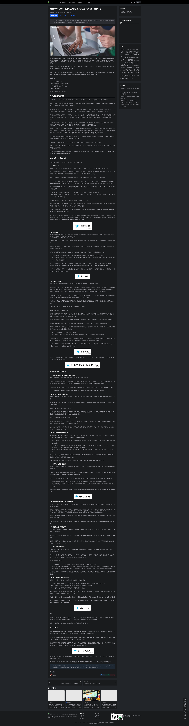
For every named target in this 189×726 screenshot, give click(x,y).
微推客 (54, 675)
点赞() (113, 675)
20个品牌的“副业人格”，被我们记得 (91, 704)
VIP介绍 (97, 715)
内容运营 (136, 52)
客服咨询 (97, 716)
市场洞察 (134, 57)
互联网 (133, 50)
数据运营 (127, 63)
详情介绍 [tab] (54, 15)
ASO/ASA (122, 50)
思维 (135, 60)
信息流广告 (129, 52)
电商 (137, 67)
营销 (126, 75)
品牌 (123, 54)
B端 (53, 671)
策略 (123, 73)
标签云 (81, 716)
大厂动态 (124, 57)
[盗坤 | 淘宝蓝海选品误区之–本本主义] (56, 695)
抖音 (137, 60)
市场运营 (137, 57)
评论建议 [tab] (73, 15)
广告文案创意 (128, 60)
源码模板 (63, 2)
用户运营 (132, 67)
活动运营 (137, 65)
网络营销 (129, 72)
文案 (132, 63)
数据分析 (123, 63)
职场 (134, 72)
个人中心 (82, 715)
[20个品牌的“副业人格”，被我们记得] (91, 695)
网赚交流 (82, 2)
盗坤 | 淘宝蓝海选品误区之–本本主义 (56, 704)
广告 (121, 60)
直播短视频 (127, 70)
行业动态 (130, 76)
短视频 (132, 70)
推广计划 (97, 718)
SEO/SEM (128, 50)
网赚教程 (73, 2)
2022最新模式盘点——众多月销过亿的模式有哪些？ (109, 704)
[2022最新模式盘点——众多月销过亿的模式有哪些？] (109, 695)
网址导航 (82, 718)
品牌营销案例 (134, 54)
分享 (103, 675)
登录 (139, 2)
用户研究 (127, 67)
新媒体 (134, 63)
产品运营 (61, 12)
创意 (121, 54)
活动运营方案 (122, 67)
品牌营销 (127, 54)
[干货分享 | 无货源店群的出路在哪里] (74, 695)
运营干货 (91, 2)
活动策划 (134, 65)
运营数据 (123, 78)
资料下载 (136, 76)
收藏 (108, 675)
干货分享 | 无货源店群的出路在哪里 (73, 704)
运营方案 (129, 78)
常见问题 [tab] (63, 15)
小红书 (130, 57)
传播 (124, 52)
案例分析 (129, 65)
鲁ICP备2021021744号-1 (94, 723)
